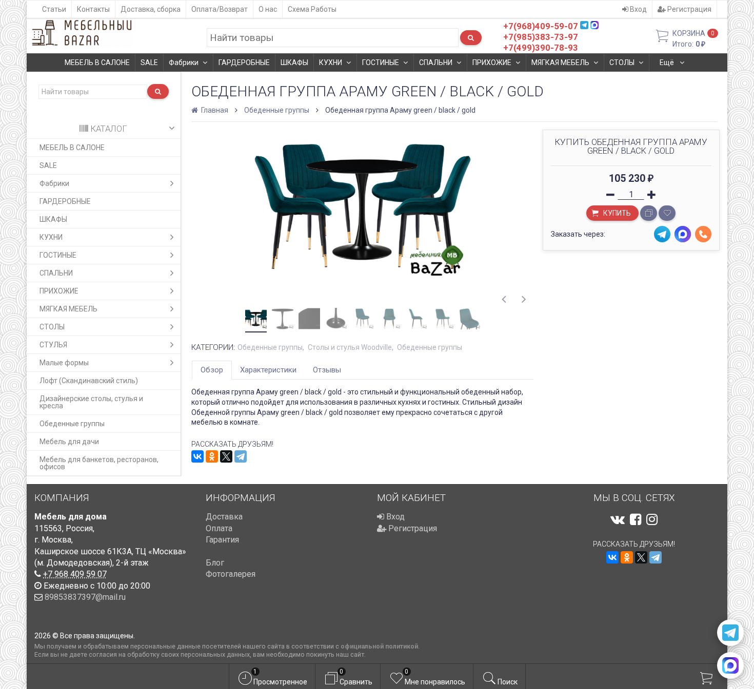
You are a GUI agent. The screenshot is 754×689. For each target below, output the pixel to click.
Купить (616, 213)
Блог (215, 563)
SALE (149, 62)
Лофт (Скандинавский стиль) (88, 381)
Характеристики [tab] (268, 369)
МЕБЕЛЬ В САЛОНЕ (97, 62)
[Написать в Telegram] (730, 632)
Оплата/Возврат (219, 9)
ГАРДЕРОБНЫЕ (244, 62)
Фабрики (184, 62)
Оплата (219, 528)
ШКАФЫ (294, 62)
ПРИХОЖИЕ (491, 62)
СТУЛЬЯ (53, 345)
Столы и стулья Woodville (350, 347)
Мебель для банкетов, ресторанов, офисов (98, 463)
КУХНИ (330, 62)
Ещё (668, 62)
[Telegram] (240, 456)
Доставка (224, 516)
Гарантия (222, 540)
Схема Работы (312, 9)
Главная (214, 110)
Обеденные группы (72, 424)
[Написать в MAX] (730, 665)
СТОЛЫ (621, 62)
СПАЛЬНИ (435, 62)
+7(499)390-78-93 (540, 48)
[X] (226, 456)
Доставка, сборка (151, 9)
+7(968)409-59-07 (540, 26)
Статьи (54, 9)
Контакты (93, 9)
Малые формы (64, 363)
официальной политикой (379, 646)
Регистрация (688, 9)
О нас (268, 9)
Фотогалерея (230, 574)
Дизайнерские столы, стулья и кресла (91, 402)
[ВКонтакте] (197, 456)
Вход (637, 9)
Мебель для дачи (69, 441)
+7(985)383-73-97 (540, 37)
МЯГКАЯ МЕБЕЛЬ (560, 62)
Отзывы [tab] (327, 369)
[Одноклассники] (212, 456)
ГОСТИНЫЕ (380, 62)
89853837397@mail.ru (85, 597)
